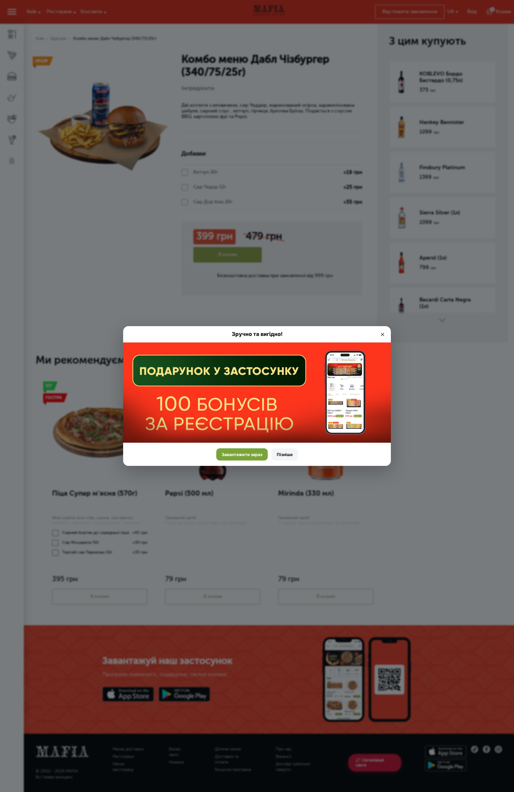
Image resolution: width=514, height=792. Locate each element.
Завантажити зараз (242, 454)
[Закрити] (382, 334)
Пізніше (285, 454)
